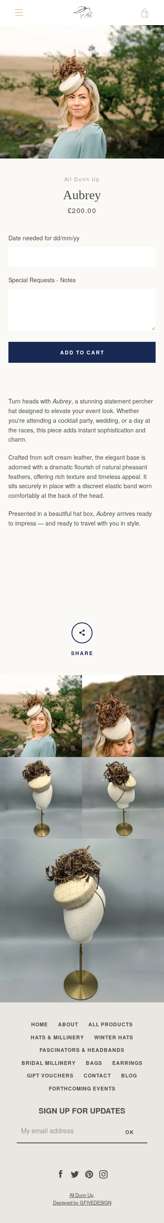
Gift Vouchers (50, 1075)
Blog (129, 1075)
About (68, 1024)
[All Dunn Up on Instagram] (103, 1173)
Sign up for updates (82, 1110)
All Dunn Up (81, 1195)
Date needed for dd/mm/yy (43, 238)
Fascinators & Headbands (82, 1050)
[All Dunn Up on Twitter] (75, 1173)
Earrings (127, 1063)
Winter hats (113, 1037)
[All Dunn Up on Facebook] (60, 1173)
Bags (94, 1063)
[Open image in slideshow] (82, 92)
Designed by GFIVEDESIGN (82, 1202)
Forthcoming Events (82, 1088)
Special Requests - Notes (42, 280)
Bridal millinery (48, 1063)
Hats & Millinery (57, 1037)
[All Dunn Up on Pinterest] (89, 1173)
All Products (110, 1024)
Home (39, 1024)
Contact (97, 1075)
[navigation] (18, 12)
